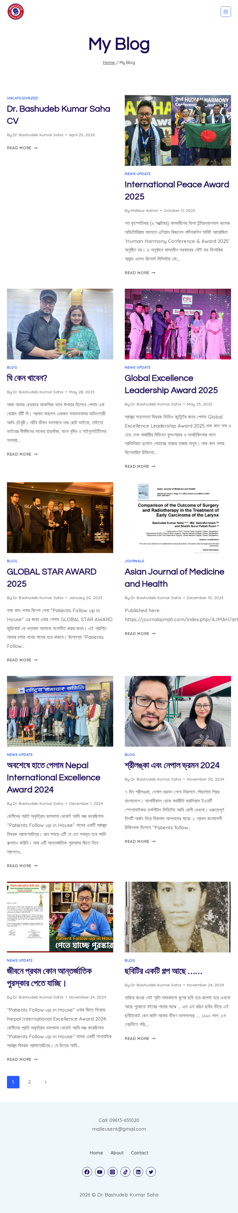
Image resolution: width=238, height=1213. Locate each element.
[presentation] (178, 130)
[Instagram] (113, 1172)
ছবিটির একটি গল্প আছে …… (163, 971)
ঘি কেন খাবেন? (27, 378)
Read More (22, 147)
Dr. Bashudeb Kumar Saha (38, 134)
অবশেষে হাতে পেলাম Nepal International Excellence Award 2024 (53, 777)
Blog (12, 367)
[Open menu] (226, 11)
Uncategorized (22, 98)
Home (96, 1153)
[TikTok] (125, 1172)
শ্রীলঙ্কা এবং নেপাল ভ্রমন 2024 (172, 765)
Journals (135, 561)
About (117, 1153)
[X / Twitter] (151, 1172)
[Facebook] (87, 1172)
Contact (139, 1153)
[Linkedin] (138, 1172)
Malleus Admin (144, 210)
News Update (138, 174)
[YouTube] (100, 1172)
